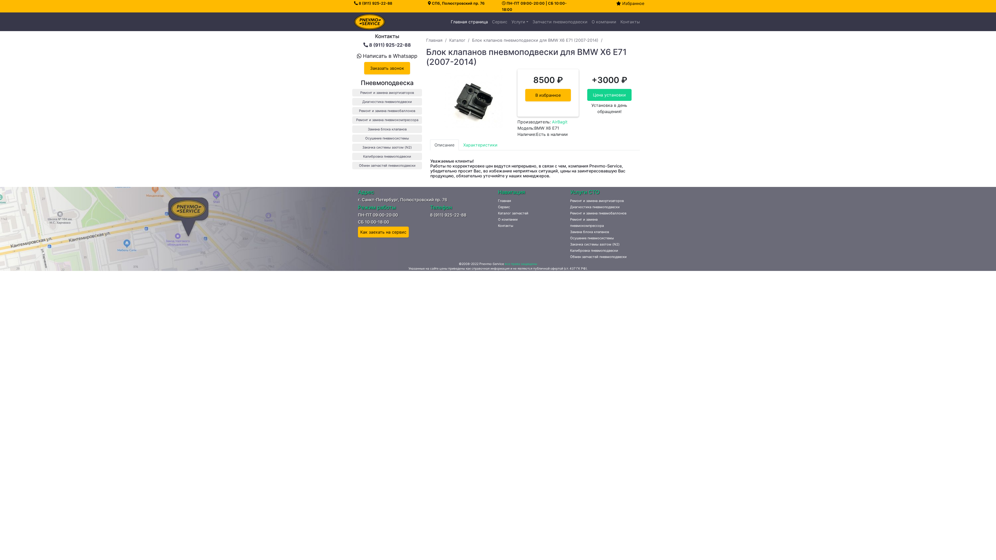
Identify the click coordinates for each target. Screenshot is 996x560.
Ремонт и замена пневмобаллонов (598, 213)
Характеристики (480, 145)
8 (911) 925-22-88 (375, 3)
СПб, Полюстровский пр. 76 (458, 3)
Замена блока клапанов (589, 232)
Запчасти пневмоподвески (559, 21)
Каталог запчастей (513, 213)
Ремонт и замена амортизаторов (597, 201)
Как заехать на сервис (383, 232)
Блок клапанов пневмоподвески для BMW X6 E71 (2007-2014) (535, 40)
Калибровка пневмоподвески (594, 251)
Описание (444, 145)
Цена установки (609, 94)
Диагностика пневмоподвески (595, 207)
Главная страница (470, 21)
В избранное (548, 95)
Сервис (499, 21)
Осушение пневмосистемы (592, 238)
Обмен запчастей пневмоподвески (598, 257)
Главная (434, 40)
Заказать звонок (387, 68)
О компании (604, 21)
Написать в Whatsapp (389, 56)
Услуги (518, 21)
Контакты (630, 21)
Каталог (457, 40)
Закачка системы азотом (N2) (595, 244)
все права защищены (521, 264)
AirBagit (560, 121)
